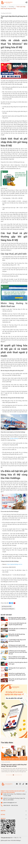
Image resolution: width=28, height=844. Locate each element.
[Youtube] (26, 784)
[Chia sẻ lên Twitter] (12, 603)
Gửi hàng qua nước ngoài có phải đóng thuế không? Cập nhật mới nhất (13, 765)
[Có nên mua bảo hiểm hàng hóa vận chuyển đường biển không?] (4, 624)
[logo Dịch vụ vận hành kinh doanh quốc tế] (7, 784)
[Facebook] (17, 784)
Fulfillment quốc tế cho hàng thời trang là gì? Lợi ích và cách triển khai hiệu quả (18, 652)
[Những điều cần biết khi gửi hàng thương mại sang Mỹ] (4, 635)
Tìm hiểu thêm (7, 743)
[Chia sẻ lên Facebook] (10, 603)
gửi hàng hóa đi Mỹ (6, 606)
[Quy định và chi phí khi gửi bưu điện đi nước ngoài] (4, 663)
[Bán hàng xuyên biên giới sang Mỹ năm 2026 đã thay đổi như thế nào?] (4, 618)
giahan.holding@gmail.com (10, 802)
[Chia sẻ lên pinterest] (14, 603)
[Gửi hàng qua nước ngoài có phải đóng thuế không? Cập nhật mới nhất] (4, 646)
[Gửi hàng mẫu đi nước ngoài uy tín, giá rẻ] (4, 669)
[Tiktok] (23, 784)
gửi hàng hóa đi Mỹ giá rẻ (8, 608)
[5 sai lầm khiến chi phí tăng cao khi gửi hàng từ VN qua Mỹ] (4, 641)
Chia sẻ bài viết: (5, 603)
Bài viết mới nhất (6, 615)
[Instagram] (20, 784)
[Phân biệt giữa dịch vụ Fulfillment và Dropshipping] (4, 630)
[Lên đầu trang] (25, 842)
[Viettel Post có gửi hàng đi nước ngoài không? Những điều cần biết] (4, 674)
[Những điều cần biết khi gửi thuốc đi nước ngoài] (4, 680)
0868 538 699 (6, 805)
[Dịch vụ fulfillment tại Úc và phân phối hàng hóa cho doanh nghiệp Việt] (4, 658)
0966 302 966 (14, 805)
